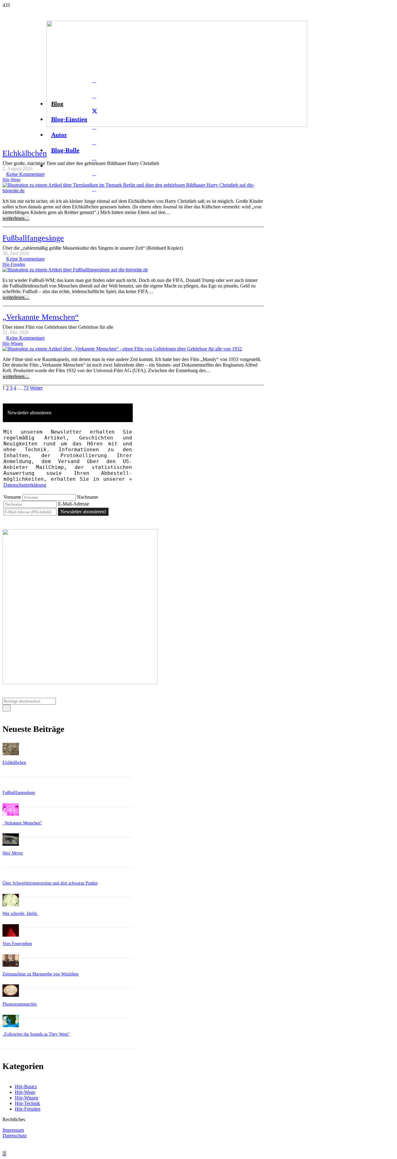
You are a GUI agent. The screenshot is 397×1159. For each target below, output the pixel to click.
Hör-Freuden (13, 264)
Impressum (13, 1130)
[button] (4, 1153)
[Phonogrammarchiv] (10, 995)
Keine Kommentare (25, 174)
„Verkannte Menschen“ (40, 317)
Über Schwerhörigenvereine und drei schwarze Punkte (50, 883)
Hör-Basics (26, 1086)
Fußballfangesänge (33, 238)
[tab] (68, 412)
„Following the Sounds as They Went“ (36, 1034)
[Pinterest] (94, 173)
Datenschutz (14, 1135)
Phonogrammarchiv (19, 1004)
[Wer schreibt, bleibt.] (10, 904)
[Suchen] (6, 708)
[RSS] (94, 189)
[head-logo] (177, 125)
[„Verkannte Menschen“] (122, 348)
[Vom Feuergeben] (10, 935)
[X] (94, 111)
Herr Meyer (12, 853)
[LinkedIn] (94, 127)
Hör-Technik (27, 1103)
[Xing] (94, 158)
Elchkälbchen (24, 153)
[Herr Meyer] (10, 844)
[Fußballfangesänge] (75, 269)
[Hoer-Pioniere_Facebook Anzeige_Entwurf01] (80, 682)
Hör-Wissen (12, 343)
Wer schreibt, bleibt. (20, 913)
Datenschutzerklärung (24, 485)
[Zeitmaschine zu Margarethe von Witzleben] (10, 965)
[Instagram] (94, 142)
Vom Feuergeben (17, 943)
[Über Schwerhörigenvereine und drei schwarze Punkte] (10, 874)
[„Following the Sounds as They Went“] (10, 1025)
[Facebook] (94, 96)
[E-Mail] (94, 80)
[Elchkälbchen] (133, 190)
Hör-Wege (11, 179)
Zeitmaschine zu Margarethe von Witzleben (40, 974)
